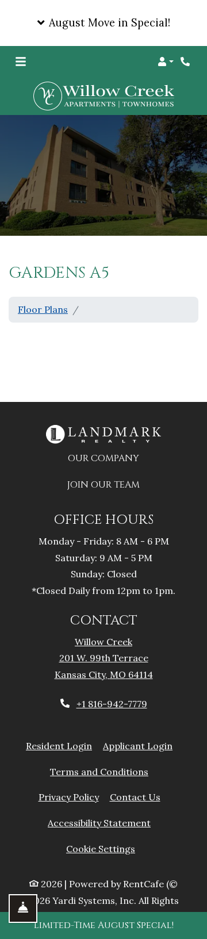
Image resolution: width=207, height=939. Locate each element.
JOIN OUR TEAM (109, 484)
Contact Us (135, 797)
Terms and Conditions (99, 771)
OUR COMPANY (110, 458)
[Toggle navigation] (20, 61)
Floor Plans (43, 309)
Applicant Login (137, 745)
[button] (103, 23)
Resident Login (59, 745)
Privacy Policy (69, 797)
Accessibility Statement (99, 823)
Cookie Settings (100, 848)
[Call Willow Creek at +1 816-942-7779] (186, 61)
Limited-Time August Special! (104, 925)
